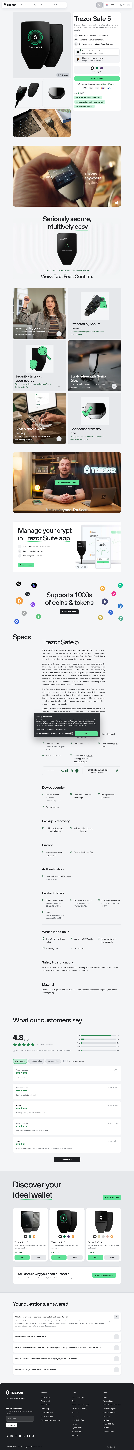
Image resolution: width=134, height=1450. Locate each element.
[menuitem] (25, 5)
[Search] (99, 5)
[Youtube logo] (28, 1436)
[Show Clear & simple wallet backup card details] (59, 438)
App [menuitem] (35, 5)
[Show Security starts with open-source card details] (59, 386)
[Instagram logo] (16, 1436)
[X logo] (7, 1436)
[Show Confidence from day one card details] (114, 438)
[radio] (25, 1236)
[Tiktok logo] (24, 1436)
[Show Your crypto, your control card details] (59, 333)
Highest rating (36, 1061)
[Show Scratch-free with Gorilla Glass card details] (114, 386)
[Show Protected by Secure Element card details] (114, 333)
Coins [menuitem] (43, 5)
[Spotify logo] (32, 1436)
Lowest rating (53, 1061)
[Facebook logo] (20, 1436)
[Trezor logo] (10, 4)
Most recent (20, 1061)
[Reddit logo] (11, 1436)
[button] (67, 1321)
